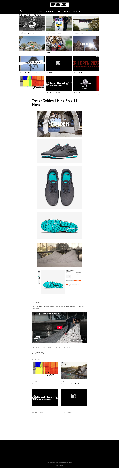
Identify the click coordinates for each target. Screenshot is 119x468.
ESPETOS (63, 410)
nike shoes (57, 347)
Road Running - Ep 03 (37, 410)
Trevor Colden (66, 347)
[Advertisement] (59, 427)
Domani (34, 383)
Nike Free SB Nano (47, 347)
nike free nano (36, 347)
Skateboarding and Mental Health (70, 383)
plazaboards (35, 381)
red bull (63, 381)
